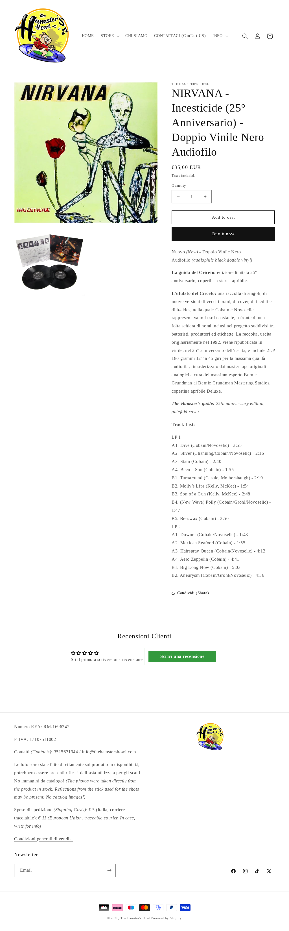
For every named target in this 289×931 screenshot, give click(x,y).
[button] (109, 36)
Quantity (179, 185)
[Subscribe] (109, 870)
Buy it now (223, 234)
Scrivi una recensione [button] (182, 656)
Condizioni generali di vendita (43, 838)
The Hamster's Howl (135, 918)
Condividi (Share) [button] (193, 593)
